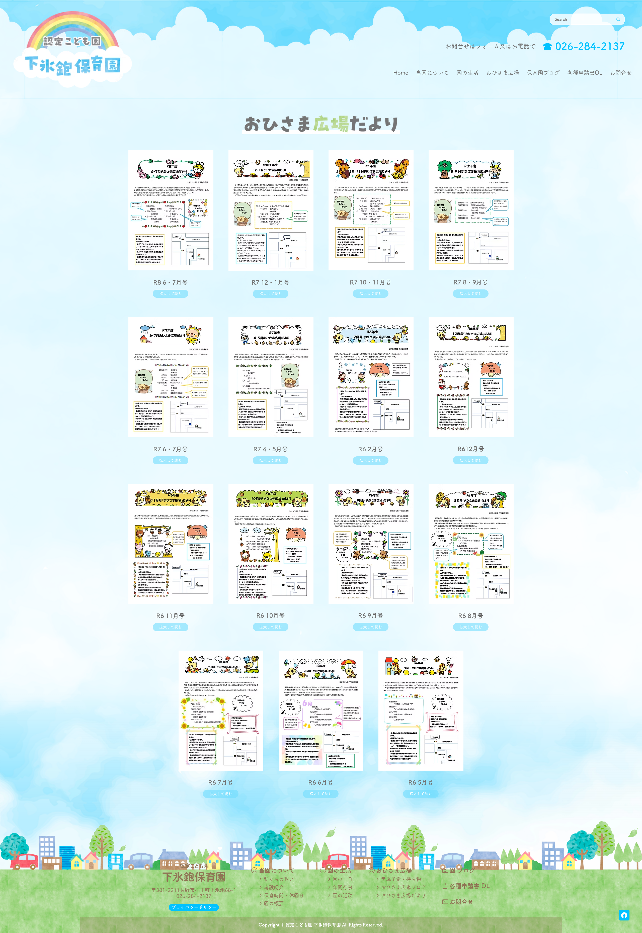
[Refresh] (624, 915)
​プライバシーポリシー (193, 907)
